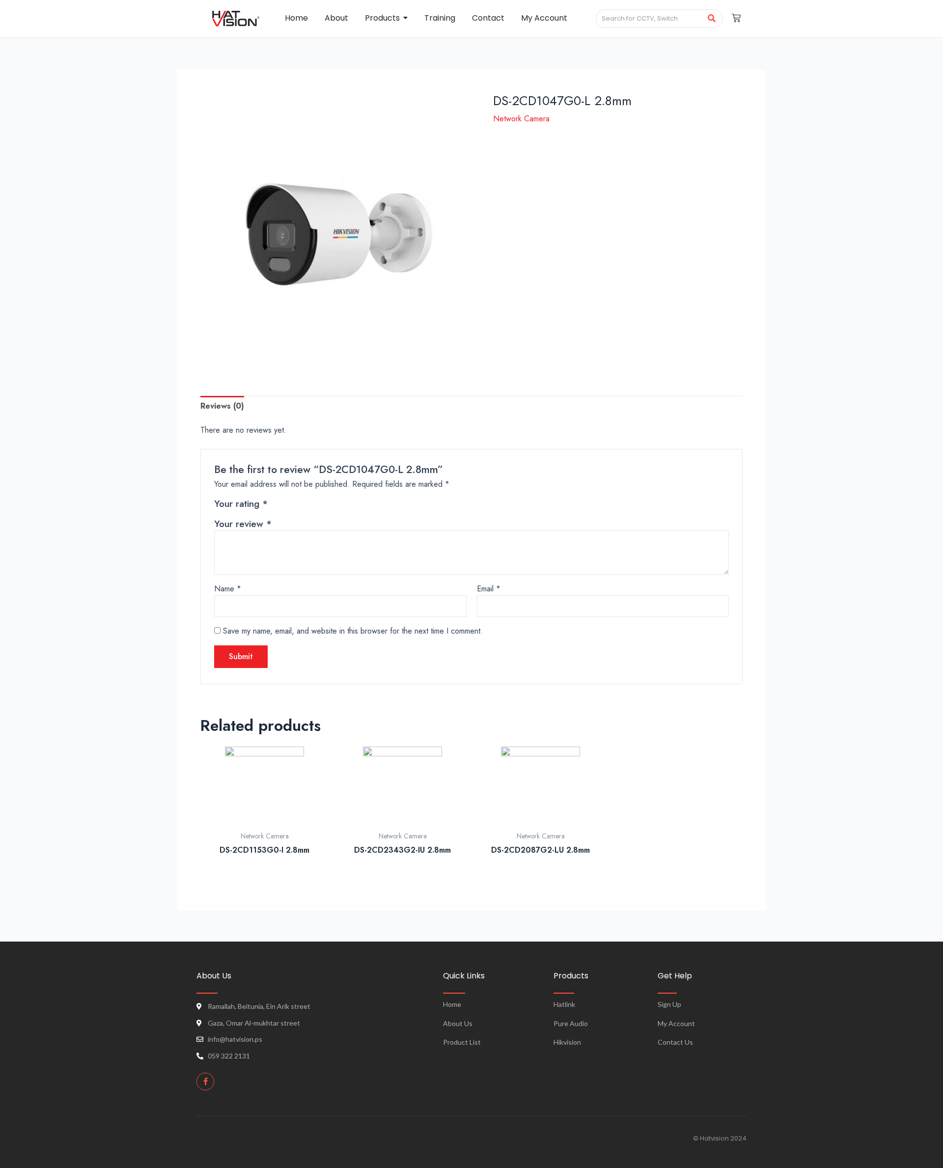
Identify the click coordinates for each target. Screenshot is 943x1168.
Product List (462, 1042)
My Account (676, 1023)
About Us (457, 1023)
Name (227, 588)
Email (488, 588)
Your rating (241, 504)
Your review (243, 523)
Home (452, 1004)
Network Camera (521, 118)
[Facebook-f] (205, 1081)
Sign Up (669, 1004)
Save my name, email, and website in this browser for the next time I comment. (353, 631)
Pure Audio (571, 1023)
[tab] (222, 406)
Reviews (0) (222, 406)
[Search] (712, 18)
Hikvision (567, 1042)
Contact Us (675, 1042)
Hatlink (564, 1004)
